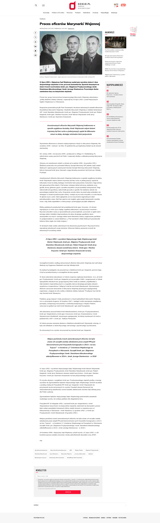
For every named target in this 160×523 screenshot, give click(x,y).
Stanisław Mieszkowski (41, 454)
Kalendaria (86, 12)
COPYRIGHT (108, 518)
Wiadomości (71, 28)
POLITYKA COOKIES (122, 518)
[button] (125, 505)
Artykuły (95, 12)
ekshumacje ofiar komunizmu (56, 457)
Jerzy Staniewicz (54, 454)
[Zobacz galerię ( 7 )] (71, 52)
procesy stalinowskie (80, 454)
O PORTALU (85, 518)
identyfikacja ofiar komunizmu (74, 457)
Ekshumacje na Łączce (40, 457)
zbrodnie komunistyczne (41, 450)
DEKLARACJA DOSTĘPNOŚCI (94, 518)
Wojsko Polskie (79, 450)
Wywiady (46, 12)
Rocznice (69, 12)
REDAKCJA (103, 518)
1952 (70, 450)
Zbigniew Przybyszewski (92, 450)
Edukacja (114, 12)
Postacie (77, 12)
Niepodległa (105, 12)
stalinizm (90, 454)
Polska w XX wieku (58, 12)
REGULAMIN (115, 518)
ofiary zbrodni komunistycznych (58, 450)
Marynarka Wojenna (66, 454)
